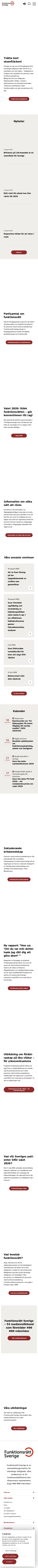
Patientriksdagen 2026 (19, 1188)
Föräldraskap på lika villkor (19, 988)
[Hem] (8, 3)
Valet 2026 (19, 436)
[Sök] (29, 3)
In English (7, 1508)
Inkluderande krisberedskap (19, 879)
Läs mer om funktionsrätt (19, 1293)
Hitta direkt (8, 1498)
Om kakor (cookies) (10, 1514)
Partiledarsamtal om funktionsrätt (19, 342)
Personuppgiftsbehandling (12, 1516)
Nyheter (19, 252)
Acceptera (9, 1562)
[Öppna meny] (34, 4)
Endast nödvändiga (10, 1556)
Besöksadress (9, 1522)
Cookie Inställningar (11, 1551)
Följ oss (7, 1492)
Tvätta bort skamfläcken (19, 99)
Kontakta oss (8, 1502)
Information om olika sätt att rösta (19, 535)
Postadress (8, 1528)
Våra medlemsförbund (19, 1338)
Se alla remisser (19, 693)
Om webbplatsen (9, 1511)
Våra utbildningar (19, 1428)
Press (5, 1505)
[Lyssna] (24, 3)
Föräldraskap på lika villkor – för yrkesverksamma (19, 1089)
